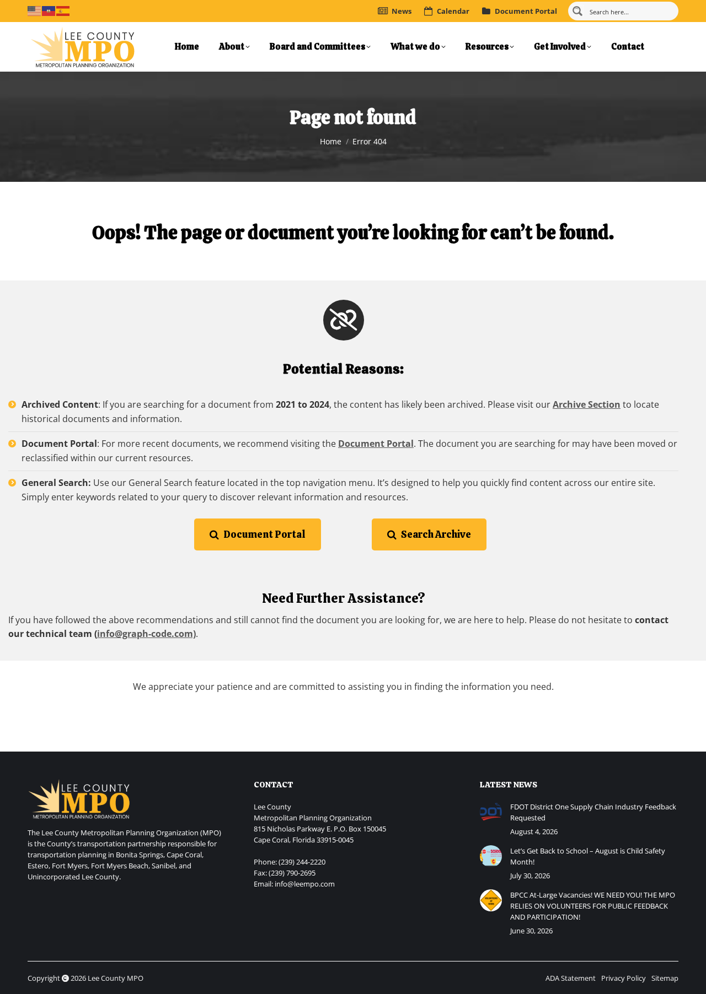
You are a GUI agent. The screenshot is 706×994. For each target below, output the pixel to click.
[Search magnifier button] (577, 11)
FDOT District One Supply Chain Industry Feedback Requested (593, 812)
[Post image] (491, 812)
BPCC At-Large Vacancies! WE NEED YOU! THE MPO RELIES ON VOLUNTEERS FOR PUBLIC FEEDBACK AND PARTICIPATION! (592, 906)
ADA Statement (570, 978)
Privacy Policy (623, 978)
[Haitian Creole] (49, 10)
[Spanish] (63, 10)
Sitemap (664, 978)
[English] (35, 10)
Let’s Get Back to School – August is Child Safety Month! (587, 856)
